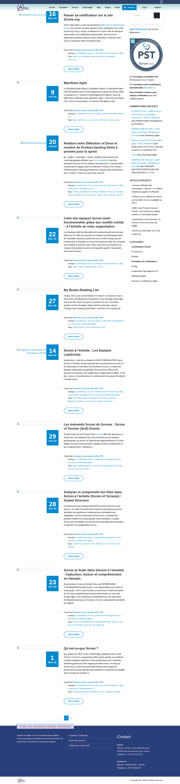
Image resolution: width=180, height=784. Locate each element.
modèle (87, 267)
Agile (75, 120)
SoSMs (71, 547)
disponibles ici (150, 88)
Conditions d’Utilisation (78, 735)
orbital (93, 267)
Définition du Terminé (89, 192)
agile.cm (76, 56)
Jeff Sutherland (79, 692)
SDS (87, 469)
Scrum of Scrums (100, 120)
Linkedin (24, 749)
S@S (98, 544)
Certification (86, 56)
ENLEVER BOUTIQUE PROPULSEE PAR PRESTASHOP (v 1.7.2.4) (145, 169)
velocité (112, 195)
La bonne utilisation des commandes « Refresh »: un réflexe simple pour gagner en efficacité (147, 188)
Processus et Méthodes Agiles (83, 324)
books (75, 327)
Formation (119, 192)
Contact (108, 7)
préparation (110, 56)
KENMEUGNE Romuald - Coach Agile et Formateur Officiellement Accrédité (146, 132)
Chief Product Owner (81, 544)
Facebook (19, 749)
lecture (81, 327)
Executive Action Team (97, 398)
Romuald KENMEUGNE (101, 622)
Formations (63, 7)
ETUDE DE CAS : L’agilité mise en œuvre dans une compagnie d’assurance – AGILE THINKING (146, 114)
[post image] (38, 14)
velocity (119, 195)
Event (84, 398)
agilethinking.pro (84, 466)
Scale (114, 622)
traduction (108, 401)
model (80, 267)
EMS (79, 398)
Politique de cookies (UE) (79, 745)
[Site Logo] (23, 7)
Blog (98, 7)
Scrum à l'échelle (75, 625)
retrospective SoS (109, 466)
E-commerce (137, 252)
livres (88, 327)
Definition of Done (106, 192)
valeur (111, 120)
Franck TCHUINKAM (81, 622)
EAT (74, 398)
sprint (93, 195)
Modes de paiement (77, 740)
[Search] (157, 15)
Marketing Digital (152, 135)
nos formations (101, 160)
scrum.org (72, 59)
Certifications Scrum (84, 53)
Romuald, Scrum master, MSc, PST (88, 50)
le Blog (120, 53)
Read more (73, 69)
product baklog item (76, 195)
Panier (117, 7)
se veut (99, 434)
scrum (89, 120)
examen (95, 56)
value (117, 120)
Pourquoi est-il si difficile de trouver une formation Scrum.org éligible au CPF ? (147, 200)
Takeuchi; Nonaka (113, 692)
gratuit (102, 56)
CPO (93, 544)
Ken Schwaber (92, 692)
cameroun (82, 120)
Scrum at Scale (97, 401)
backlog (76, 192)
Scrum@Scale (98, 625)
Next (75, 718)
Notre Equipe (88, 7)
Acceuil (52, 7)
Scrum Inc (87, 625)
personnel (95, 327)
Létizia (134, 155)
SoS (118, 544)
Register (158, 7)
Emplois (135, 256)
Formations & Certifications (105, 53)
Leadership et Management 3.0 (81, 188)
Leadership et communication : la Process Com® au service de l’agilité (146, 222)
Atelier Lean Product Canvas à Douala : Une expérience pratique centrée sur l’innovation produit (146, 211)
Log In (144, 7)
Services (75, 7)
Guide (80, 401)
